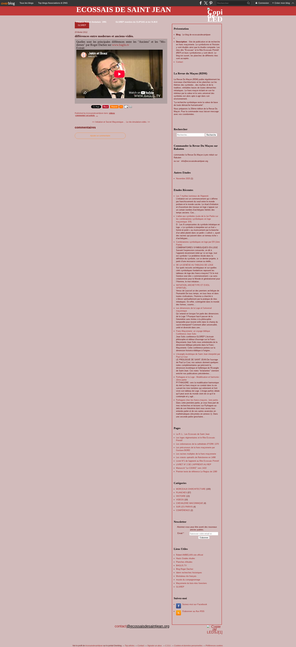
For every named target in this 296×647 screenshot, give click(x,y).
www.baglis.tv (120, 44)
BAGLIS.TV (181, 565)
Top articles (129, 646)
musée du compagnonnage (188, 580)
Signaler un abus (154, 646)
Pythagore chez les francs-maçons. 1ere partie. (197, 400)
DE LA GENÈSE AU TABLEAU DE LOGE (194, 265)
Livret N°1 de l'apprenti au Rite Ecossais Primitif (197, 461)
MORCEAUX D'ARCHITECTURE (191, 489)
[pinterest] (211, 3)
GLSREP (82, 25)
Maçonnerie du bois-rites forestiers (191, 583)
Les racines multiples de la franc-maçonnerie (196, 454)
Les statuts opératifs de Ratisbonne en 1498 (196, 457)
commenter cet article (85, 115)
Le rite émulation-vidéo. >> (138, 122)
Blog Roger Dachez (184, 569)
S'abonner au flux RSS (193, 611)
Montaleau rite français (186, 576)
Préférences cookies (214, 646)
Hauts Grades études (185, 558)
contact (118, 626)
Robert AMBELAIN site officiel (189, 555)
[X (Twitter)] (206, 3)
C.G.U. (168, 646)
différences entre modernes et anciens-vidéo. (104, 36)
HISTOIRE (181, 496)
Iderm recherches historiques (189, 572)
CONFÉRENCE (183, 510)
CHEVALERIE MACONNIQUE (189, 503)
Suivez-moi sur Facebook (194, 604)
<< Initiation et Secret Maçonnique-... (108, 122)
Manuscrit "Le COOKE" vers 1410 (191, 468)
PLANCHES (181, 492)
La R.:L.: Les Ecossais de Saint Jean (193, 434)
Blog (178, 34)
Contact (179, 62)
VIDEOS (112, 113)
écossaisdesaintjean (94, 646)
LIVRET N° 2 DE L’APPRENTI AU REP (193, 464)
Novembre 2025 (183, 178)
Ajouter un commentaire (100, 136)
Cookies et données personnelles (188, 646)
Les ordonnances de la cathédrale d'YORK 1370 (197, 444)
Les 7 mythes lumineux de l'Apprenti (192, 196)
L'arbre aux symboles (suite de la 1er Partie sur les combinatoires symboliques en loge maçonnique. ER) (197, 219)
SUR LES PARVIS (184, 507)
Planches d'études (184, 562)
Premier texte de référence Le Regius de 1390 (196, 471)
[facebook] (201, 3)
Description (182, 42)
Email (180, 533)
